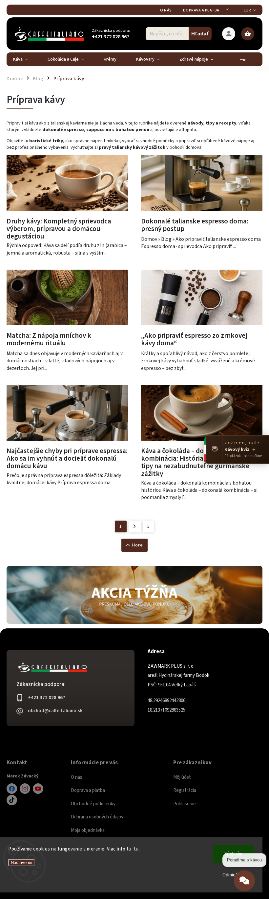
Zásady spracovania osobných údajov (135, 519)
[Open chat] (244, 880)
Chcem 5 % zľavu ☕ (134, 505)
